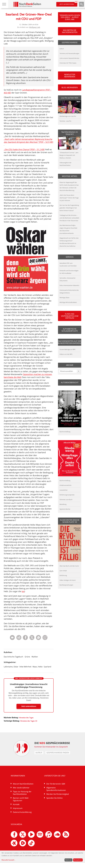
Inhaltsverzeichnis (65, 485)
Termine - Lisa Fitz (65, 121)
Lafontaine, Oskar (11, 666)
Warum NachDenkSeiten (23, 784)
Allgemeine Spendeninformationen (56, 788)
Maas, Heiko (38, 666)
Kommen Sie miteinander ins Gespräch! (51, 747)
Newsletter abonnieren (69, 75)
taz (23, 591)
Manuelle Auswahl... (8, 860)
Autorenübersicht (69, 382)
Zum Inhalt (63, 571)
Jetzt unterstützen (68, 3)
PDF (18, 637)
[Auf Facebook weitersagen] (25, 639)
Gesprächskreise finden (57, 752)
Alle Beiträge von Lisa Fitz (68, 116)
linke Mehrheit (25, 666)
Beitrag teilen (12, 637)
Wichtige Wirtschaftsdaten (68, 302)
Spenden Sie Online (54, 798)
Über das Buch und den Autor (69, 566)
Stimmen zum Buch (66, 500)
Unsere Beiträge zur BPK (67, 349)
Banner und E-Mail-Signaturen (21, 799)
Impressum (17, 808)
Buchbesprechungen (66, 585)
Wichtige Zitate (64, 298)
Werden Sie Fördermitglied (57, 794)
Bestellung (63, 504)
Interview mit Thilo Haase (68, 63)
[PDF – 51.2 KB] (24, 149)
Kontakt (16, 804)
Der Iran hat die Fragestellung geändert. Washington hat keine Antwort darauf (69, 207)
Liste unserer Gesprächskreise (69, 58)
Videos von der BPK (66, 354)
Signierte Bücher (65, 509)
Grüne (27, 656)
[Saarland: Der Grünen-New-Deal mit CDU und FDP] (38, 639)
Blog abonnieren (70, 87)
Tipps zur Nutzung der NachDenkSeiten (22, 792)
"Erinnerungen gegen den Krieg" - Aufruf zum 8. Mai (69, 17)
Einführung (63, 575)
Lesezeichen (64, 490)
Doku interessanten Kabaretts (69, 285)
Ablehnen (68, 860)
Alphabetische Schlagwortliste (70, 330)
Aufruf (62, 49)
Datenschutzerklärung (22, 812)
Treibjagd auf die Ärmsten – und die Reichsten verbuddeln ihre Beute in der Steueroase (69, 218)
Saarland (47, 666)
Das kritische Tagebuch (13, 656)
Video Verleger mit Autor (68, 580)
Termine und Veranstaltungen (69, 53)
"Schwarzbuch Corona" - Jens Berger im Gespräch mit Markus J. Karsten (69, 155)
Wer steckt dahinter (21, 787)
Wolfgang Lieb (34, 27)
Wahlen (35, 656)
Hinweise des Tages (26, 718)
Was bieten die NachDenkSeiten (69, 31)
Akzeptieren (78, 860)
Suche (81, 4)
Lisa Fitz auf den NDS (69, 98)
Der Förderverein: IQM (55, 784)
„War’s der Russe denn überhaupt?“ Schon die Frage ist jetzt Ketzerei (69, 197)
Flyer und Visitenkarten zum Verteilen (69, 316)
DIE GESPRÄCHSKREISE (52, 743)
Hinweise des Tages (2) (28, 721)
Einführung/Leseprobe (67, 495)
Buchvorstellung (65, 432)
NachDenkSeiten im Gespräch (69, 133)
